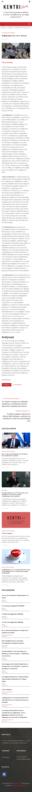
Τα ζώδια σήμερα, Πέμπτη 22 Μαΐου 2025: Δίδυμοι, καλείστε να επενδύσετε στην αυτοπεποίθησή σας (16, 417)
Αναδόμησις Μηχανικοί (19, 785)
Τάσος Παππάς (7, 62)
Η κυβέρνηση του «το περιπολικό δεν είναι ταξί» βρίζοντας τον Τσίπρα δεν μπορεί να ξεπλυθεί (16, 571)
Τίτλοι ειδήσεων (7, 533)
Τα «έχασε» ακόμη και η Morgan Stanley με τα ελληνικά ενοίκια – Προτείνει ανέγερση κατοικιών (15, 403)
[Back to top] (27, 787)
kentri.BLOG (16, 783)
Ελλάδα (4, 567)
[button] (2, 1)
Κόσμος (4, 531)
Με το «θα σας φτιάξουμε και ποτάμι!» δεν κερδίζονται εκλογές (15, 454)
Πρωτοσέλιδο (11, 33)
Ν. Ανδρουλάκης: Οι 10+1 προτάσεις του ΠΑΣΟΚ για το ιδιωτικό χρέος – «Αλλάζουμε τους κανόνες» (15, 494)
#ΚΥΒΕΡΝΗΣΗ (18, 385)
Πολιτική (4, 33)
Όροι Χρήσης (5, 757)
